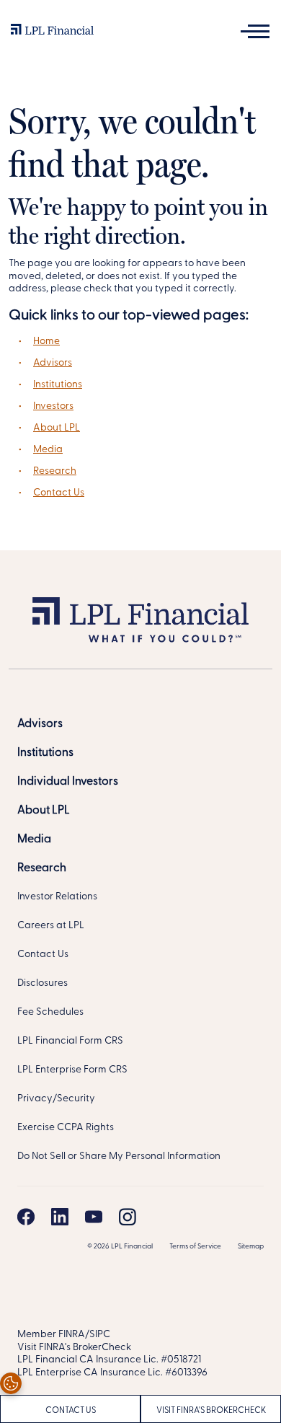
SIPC (99, 1334)
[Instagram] (127, 1216)
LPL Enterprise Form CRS (72, 1070)
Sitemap (251, 1247)
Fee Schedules (50, 1012)
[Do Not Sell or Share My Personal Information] (11, 1383)
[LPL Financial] (52, 33)
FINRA (71, 1334)
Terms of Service (195, 1247)
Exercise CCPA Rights (65, 1127)
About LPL (56, 428)
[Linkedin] (59, 1216)
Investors (53, 406)
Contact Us (58, 493)
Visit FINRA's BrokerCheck (211, 1410)
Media (48, 449)
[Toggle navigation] (255, 31)
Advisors (52, 363)
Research (54, 471)
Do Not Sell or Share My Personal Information (118, 1156)
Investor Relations (57, 896)
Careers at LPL (50, 925)
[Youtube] (93, 1216)
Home (46, 341)
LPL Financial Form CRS (70, 1041)
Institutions (57, 384)
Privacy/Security (56, 1098)
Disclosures (42, 983)
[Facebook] (26, 1216)
